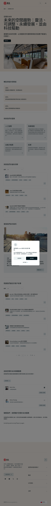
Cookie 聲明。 (30, 254)
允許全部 (32, 258)
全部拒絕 (19, 258)
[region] (25, 253)
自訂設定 (25, 262)
